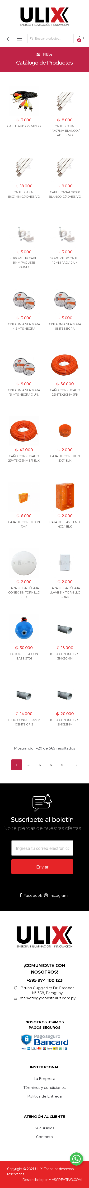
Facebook (32, 895)
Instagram (58, 895)
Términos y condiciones (44, 1088)
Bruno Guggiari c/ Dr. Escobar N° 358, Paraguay (47, 990)
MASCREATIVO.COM (65, 1180)
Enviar (42, 867)
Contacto (44, 1137)
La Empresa (44, 1079)
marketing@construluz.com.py (47, 998)
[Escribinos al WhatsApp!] (76, 1160)
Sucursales (44, 1128)
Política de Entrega (44, 1096)
